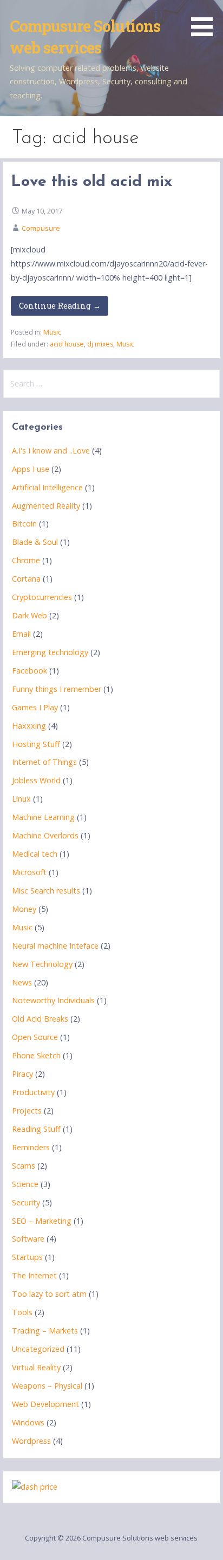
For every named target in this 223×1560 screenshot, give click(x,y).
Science (25, 1184)
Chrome (26, 560)
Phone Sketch (36, 1055)
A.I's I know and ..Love (51, 450)
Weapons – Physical (47, 1386)
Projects (27, 1110)
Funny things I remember (56, 689)
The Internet (34, 1275)
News (22, 982)
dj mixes (100, 344)
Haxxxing (29, 726)
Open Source (35, 1037)
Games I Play (35, 707)
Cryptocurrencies (42, 597)
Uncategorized (38, 1349)
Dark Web (29, 615)
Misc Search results (46, 890)
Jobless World (36, 780)
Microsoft (29, 872)
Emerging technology (50, 652)
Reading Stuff (36, 1129)
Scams (23, 1166)
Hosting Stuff (36, 744)
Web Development (45, 1404)
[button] (205, 20)
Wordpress (31, 1441)
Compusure (41, 228)
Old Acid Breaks (40, 1019)
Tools (22, 1312)
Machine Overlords (45, 835)
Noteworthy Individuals (53, 1000)
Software (28, 1239)
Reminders (31, 1147)
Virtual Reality (36, 1367)
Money (24, 909)
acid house (67, 344)
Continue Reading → (60, 306)
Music (52, 332)
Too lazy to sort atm (49, 1294)
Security (26, 1202)
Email (21, 634)
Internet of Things (44, 762)
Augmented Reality (46, 506)
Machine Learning (43, 817)
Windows (28, 1422)
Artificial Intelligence (47, 487)
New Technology (42, 964)
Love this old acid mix (91, 182)
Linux (21, 799)
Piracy (22, 1074)
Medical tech (34, 854)
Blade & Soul (35, 542)
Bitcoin (24, 523)
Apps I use (30, 469)
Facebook (29, 670)
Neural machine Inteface (55, 946)
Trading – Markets (45, 1330)
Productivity (33, 1092)
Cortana (26, 579)
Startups (27, 1257)
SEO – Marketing (41, 1221)
